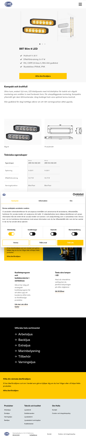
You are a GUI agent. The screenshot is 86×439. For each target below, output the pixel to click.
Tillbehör (24, 356)
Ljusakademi (28, 417)
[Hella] (8, 4)
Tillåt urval (43, 243)
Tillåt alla (70, 243)
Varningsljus (26, 361)
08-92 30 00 (16, 435)
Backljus (24, 339)
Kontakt (54, 410)
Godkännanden (29, 413)
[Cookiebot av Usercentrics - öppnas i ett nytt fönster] (74, 194)
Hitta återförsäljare (43, 76)
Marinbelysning (29, 350)
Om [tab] (71, 201)
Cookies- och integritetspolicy (66, 434)
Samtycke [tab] (15, 201)
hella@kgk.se (33, 435)
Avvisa (15, 243)
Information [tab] (43, 201)
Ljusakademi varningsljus (32, 420)
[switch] (32, 234)
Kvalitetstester (28, 424)
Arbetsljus (25, 334)
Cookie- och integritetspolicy (61, 413)
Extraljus (24, 345)
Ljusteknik (27, 410)
